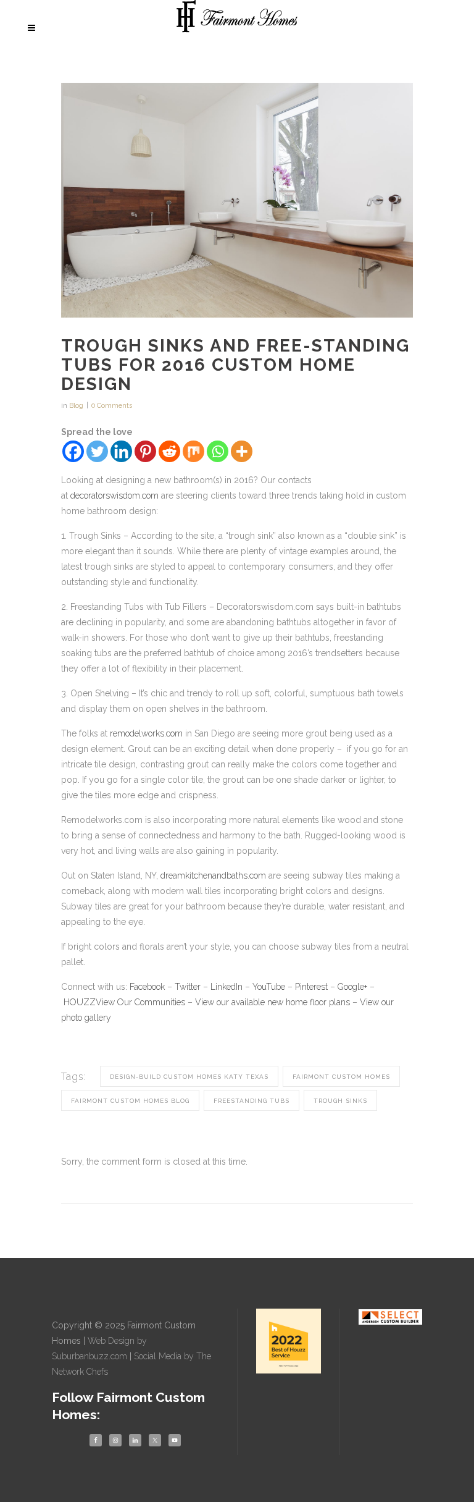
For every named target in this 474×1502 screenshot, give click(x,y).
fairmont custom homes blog (130, 1100)
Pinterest (311, 987)
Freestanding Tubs (251, 1100)
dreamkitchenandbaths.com (213, 875)
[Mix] (193, 451)
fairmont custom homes (341, 1076)
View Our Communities (140, 1002)
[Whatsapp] (217, 451)
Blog (76, 406)
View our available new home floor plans (272, 1002)
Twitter (188, 987)
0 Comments (111, 406)
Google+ (352, 987)
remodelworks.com (146, 733)
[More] (241, 451)
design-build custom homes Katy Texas (189, 1076)
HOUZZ (80, 1002)
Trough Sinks (340, 1100)
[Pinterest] (145, 451)
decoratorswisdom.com (114, 495)
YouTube (268, 987)
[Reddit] (169, 451)
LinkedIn (226, 987)
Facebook (147, 987)
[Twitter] (97, 451)
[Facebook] (73, 451)
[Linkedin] (121, 451)
